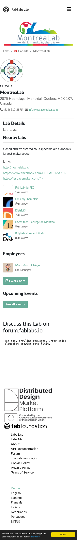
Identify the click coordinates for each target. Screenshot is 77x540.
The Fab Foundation (24, 458)
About (15, 444)
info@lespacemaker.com (43, 110)
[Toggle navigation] (69, 9)
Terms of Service (22, 472)
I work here (16, 281)
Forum (15, 453)
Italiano (16, 507)
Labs (6, 51)
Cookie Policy (20, 463)
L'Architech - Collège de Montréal (35, 222)
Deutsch (17, 488)
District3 (20, 210)
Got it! (63, 534)
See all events (15, 304)
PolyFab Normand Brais (29, 233)
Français (16, 502)
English (16, 493)
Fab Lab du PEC (24, 187)
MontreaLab (41, 51)
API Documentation (24, 448)
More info (35, 536)
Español (16, 497)
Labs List (17, 434)
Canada (22, 51)
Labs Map (17, 439)
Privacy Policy (20, 467)
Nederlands (19, 512)
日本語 (15, 521)
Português (18, 516)
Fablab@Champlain (26, 199)
